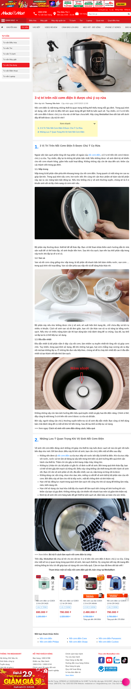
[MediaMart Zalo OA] (117, 660)
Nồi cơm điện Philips (49, 642)
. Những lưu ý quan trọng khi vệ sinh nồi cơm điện (61, 132)
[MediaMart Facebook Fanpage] (101, 660)
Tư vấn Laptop (9, 76)
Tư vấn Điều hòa (10, 43)
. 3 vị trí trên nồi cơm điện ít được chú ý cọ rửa (60, 128)
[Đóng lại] (45, 671)
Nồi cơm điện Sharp (78, 642)
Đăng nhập (119, 10)
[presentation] (37, 598)
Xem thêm (70, 675)
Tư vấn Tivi (7, 48)
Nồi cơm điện (46, 638)
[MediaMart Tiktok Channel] (124, 660)
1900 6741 (37, 664)
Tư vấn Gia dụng (10, 65)
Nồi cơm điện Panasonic (110, 638)
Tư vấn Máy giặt (9, 59)
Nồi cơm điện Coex (78, 638)
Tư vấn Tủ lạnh (9, 54)
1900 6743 (47, 664)
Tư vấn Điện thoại (10, 71)
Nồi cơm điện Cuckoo (109, 642)
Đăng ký (127, 10)
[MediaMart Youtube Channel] (109, 660)
